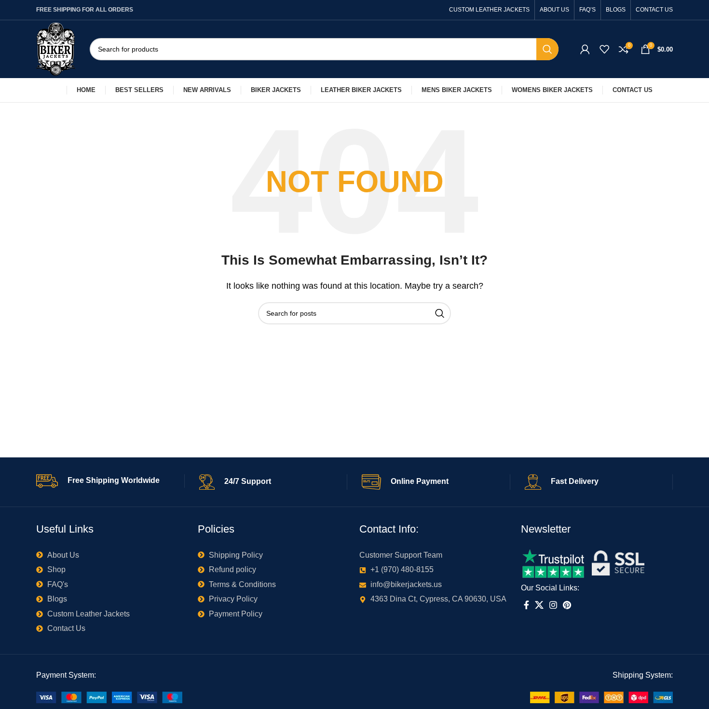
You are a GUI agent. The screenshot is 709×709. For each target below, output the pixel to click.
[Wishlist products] (604, 49)
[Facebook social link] (526, 605)
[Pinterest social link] (567, 605)
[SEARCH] (547, 49)
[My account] (585, 49)
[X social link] (539, 605)
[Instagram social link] (553, 605)
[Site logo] (55, 48)
